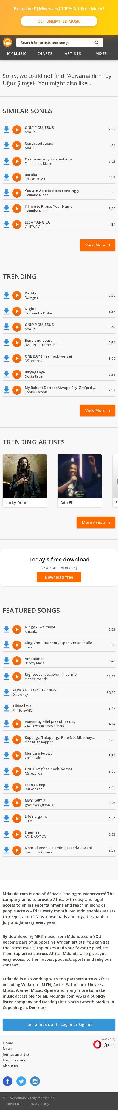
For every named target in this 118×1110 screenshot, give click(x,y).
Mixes (101, 53)
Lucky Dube (16, 502)
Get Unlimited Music (59, 21)
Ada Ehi (67, 502)
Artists (73, 53)
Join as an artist (16, 1054)
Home (8, 1042)
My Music (16, 53)
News (7, 1048)
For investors (14, 1060)
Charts (45, 53)
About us (10, 1065)
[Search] (97, 43)
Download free (59, 577)
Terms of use (12, 1104)
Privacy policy (39, 1104)
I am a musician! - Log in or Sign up (59, 1024)
